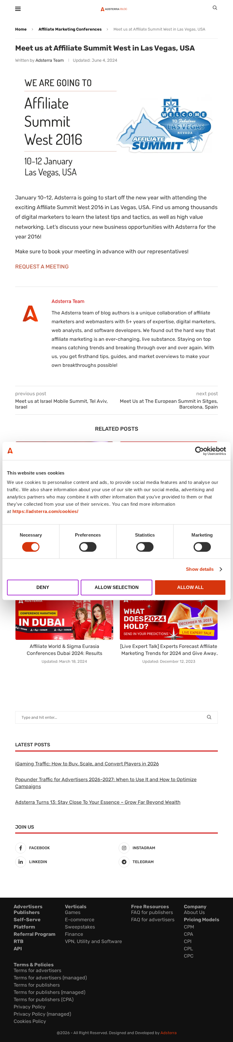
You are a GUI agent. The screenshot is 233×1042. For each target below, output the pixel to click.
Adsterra (168, 1032)
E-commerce (79, 919)
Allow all (190, 587)
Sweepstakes (80, 927)
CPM (189, 927)
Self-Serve (27, 919)
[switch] (87, 547)
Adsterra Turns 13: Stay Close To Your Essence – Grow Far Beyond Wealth (98, 802)
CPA (188, 934)
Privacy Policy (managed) (42, 1014)
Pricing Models (201, 919)
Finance (74, 934)
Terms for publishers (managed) (49, 992)
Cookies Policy (30, 1021)
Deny (42, 587)
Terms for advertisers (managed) (50, 978)
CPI (187, 941)
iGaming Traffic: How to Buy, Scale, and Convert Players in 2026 (87, 764)
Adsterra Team (49, 60)
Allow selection (117, 587)
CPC (189, 956)
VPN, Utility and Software (93, 941)
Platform (24, 927)
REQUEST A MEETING (42, 266)
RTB (18, 941)
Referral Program (35, 934)
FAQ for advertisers (152, 919)
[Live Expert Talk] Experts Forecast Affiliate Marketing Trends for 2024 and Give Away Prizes (168, 650)
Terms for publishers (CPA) (43, 999)
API (18, 949)
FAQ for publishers (152, 912)
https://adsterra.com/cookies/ (45, 511)
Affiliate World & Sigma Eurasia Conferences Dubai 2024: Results (64, 649)
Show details (200, 569)
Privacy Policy (30, 1007)
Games (72, 912)
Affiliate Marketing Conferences (70, 29)
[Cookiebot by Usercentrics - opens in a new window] (199, 450)
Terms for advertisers (37, 970)
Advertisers (28, 906)
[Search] (215, 9)
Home (21, 29)
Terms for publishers (37, 985)
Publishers (27, 912)
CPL (188, 949)
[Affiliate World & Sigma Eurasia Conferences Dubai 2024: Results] (64, 617)
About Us (194, 912)
